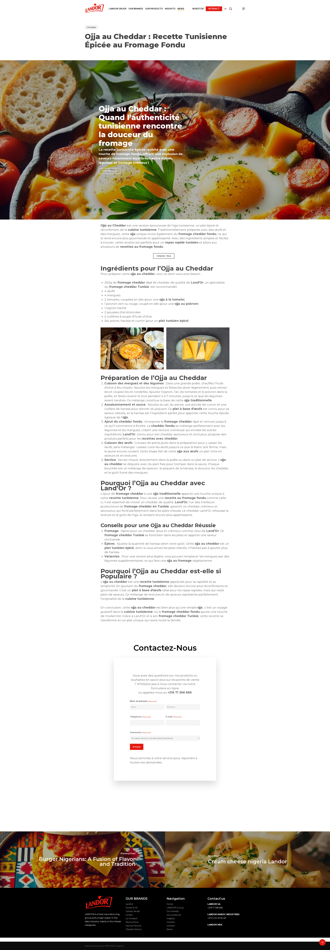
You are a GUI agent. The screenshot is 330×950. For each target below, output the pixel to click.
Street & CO (132, 907)
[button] (243, 8)
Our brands (173, 911)
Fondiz (129, 915)
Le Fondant (132, 918)
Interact (171, 926)
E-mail (173, 717)
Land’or (129, 904)
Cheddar (91, 27)
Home (170, 904)
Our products (174, 915)
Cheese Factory (134, 929)
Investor (171, 922)
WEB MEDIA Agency (114, 946)
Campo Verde (133, 911)
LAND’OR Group (175, 907)
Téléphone (140, 717)
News (169, 929)
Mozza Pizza (132, 922)
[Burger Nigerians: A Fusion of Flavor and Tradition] (82, 859)
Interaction (140, 732)
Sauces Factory (133, 926)
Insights (171, 918)
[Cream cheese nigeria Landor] (247, 859)
